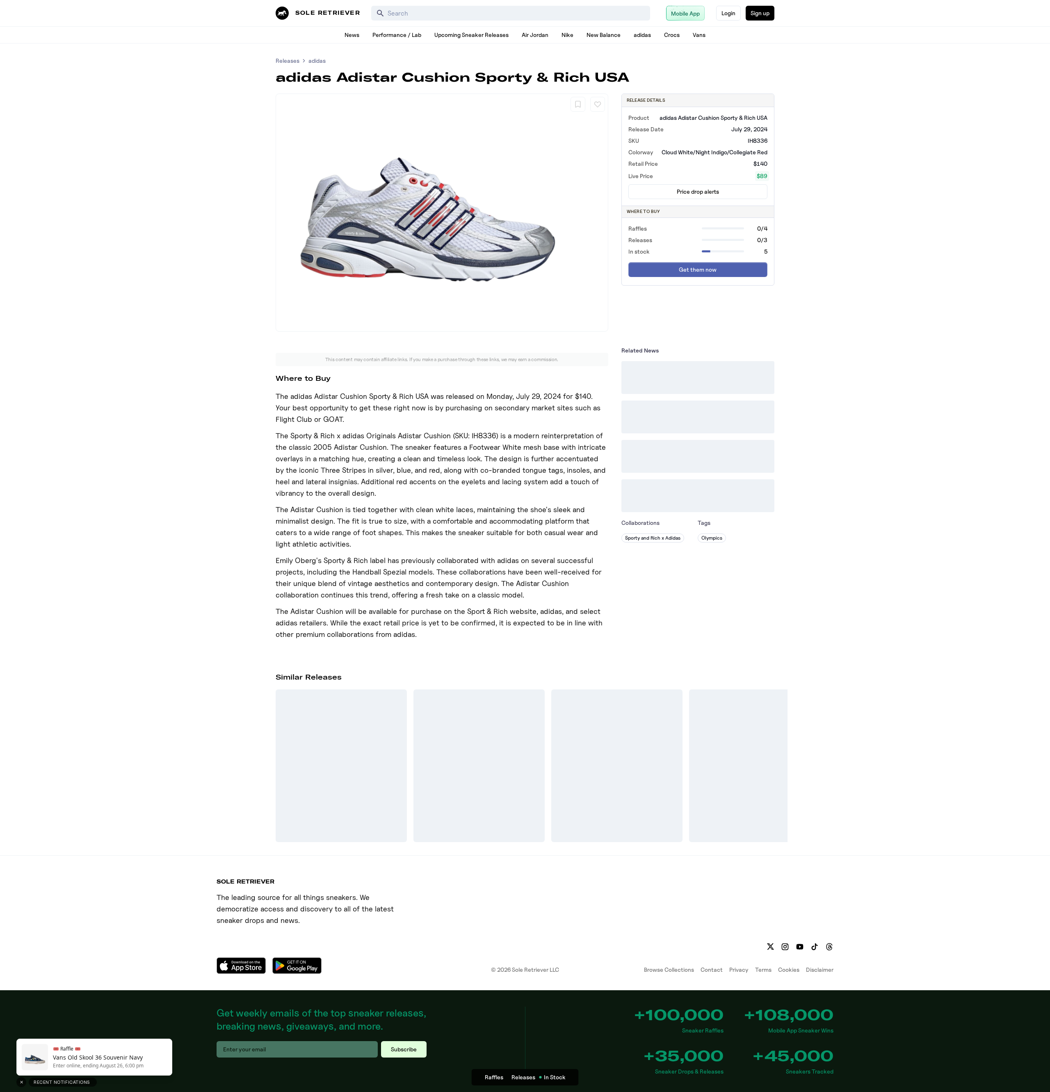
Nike (567, 34)
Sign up (760, 12)
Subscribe (404, 1049)
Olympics (711, 538)
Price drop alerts (698, 191)
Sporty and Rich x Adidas (652, 538)
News (352, 34)
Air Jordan (535, 34)
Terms (763, 969)
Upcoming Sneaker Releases (471, 34)
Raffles (494, 1077)
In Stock (555, 1077)
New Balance (604, 34)
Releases (287, 60)
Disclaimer (819, 969)
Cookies (788, 969)
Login (728, 12)
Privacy (739, 969)
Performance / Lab (396, 34)
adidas (642, 34)
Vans (699, 34)
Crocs (672, 34)
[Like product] (597, 104)
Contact (712, 969)
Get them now (698, 269)
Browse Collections (669, 969)
